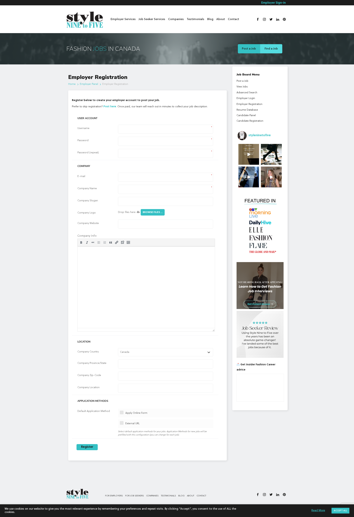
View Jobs (242, 86)
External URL (132, 423)
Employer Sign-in (273, 2)
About (220, 19)
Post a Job (249, 48)
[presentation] (81, 242)
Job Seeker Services (152, 19)
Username (83, 128)
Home (72, 84)
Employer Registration (249, 104)
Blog (210, 19)
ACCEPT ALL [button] (340, 510)
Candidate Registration (250, 121)
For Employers (114, 496)
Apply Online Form (136, 413)
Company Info (87, 235)
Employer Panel (89, 84)
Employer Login (246, 98)
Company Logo (86, 212)
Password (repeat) (88, 152)
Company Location (88, 387)
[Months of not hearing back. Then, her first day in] (248, 177)
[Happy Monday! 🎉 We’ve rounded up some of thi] (271, 154)
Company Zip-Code (89, 375)
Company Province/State (91, 363)
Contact (233, 19)
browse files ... (153, 212)
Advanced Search (247, 92)
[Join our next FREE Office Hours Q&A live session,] (248, 154)
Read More (318, 510)
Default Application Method (93, 411)
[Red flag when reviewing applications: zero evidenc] (271, 177)
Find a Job (271, 48)
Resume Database (247, 110)
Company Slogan (87, 200)
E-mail (81, 176)
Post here (109, 106)
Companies (176, 19)
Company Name (87, 188)
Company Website (88, 223)
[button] (81, 242)
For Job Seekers (134, 496)
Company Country (88, 351)
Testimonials (195, 19)
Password (82, 140)
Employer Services (123, 19)
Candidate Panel (246, 115)
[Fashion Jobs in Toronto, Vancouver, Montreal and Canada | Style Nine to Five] (84, 19)
